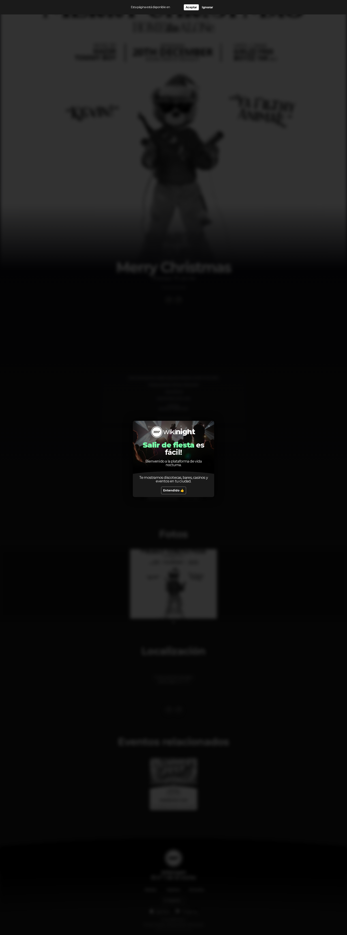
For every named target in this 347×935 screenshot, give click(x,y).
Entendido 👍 (173, 490)
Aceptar (191, 7)
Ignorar (207, 7)
